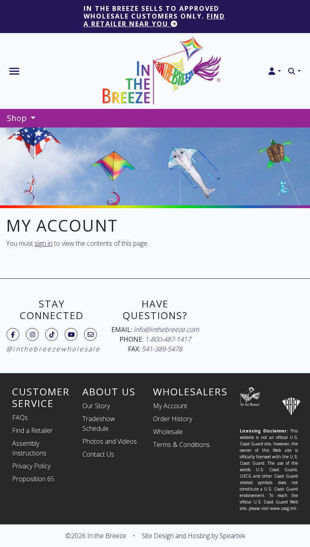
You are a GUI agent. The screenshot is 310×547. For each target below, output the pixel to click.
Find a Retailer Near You (154, 20)
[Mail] (90, 334)
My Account (170, 405)
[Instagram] (32, 334)
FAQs (20, 417)
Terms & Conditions (181, 444)
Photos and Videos (109, 441)
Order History (172, 418)
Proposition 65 (33, 478)
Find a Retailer (32, 430)
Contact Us (98, 454)
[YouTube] (71, 334)
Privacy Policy (31, 465)
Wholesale (168, 431)
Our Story (96, 405)
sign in (43, 243)
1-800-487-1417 (168, 339)
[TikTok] (52, 334)
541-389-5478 (162, 348)
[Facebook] (12, 334)
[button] (274, 71)
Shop (18, 118)
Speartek (232, 535)
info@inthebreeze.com (166, 329)
